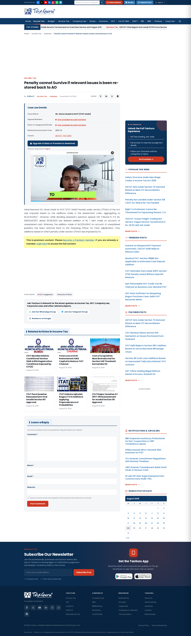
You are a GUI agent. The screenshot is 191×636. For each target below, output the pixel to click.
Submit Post (146, 2)
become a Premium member (78, 240)
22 (158, 523)
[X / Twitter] (41, 2)
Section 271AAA (65, 294)
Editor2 (30, 96)
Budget (51, 21)
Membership (150, 614)
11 (134, 518)
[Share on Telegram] (117, 96)
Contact (148, 610)
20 (146, 523)
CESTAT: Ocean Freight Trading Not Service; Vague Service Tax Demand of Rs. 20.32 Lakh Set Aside (145, 222)
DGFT (135, 21)
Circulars (122, 602)
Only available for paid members (71, 119)
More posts (131, 231)
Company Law (79, 21)
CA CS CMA (123, 21)
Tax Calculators (124, 614)
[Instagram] (53, 2)
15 (158, 518)
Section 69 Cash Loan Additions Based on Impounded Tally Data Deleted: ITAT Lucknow (145, 361)
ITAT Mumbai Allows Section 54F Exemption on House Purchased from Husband (144, 336)
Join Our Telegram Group (76, 312)
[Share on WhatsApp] (112, 96)
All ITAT (58, 135)
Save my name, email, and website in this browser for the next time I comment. (61, 498)
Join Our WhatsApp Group (43, 312)
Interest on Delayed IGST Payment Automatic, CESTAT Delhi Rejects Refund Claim (143, 248)
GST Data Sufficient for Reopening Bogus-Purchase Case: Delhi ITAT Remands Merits (143, 296)
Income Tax (38, 21)
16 (164, 518)
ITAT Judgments (46, 294)
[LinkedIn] (49, 2)
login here (42, 243)
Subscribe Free (83, 572)
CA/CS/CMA (97, 614)
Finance (158, 21)
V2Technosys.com (72, 625)
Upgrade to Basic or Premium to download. (54, 143)
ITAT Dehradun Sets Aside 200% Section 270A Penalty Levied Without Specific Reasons (146, 274)
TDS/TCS (69, 610)
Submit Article (150, 602)
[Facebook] (38, 2)
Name (30, 465)
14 (152, 518)
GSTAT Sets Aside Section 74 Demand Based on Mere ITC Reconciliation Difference (145, 190)
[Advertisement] (95, 55)
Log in (47, 149)
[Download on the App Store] (143, 576)
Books (130, 2)
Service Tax (63, 21)
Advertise (149, 606)
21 (152, 523)
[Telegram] (60, 2)
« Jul (127, 538)
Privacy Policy (144, 625)
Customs (103, 21)
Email (30, 476)
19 (140, 523)
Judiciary (47, 34)
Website (31, 487)
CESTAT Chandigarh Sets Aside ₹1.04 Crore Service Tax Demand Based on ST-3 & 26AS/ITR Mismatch (131, 27)
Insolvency (96, 610)
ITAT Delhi (67, 135)
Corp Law (169, 21)
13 (146, 518)
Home (28, 21)
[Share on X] (100, 96)
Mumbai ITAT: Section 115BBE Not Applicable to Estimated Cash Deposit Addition (145, 261)
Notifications (123, 598)
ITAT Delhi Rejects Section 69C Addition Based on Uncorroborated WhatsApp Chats (145, 348)
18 (134, 523)
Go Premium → (146, 159)
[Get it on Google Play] (124, 576)
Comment (32, 434)
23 (164, 523)
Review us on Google (41, 318)
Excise (93, 21)
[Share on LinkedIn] (106, 96)
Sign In (160, 2)
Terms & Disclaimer (159, 625)
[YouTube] (45, 2)
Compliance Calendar (127, 610)
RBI (142, 21)
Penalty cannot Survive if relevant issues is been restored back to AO (71, 85)
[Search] (102, 2)
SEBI (149, 21)
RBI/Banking (97, 606)
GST (113, 21)
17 (128, 523)
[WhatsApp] (56, 2)
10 (128, 518)
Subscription (115, 2)
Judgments (123, 606)
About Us (148, 598)
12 (140, 518)
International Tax (73, 614)
